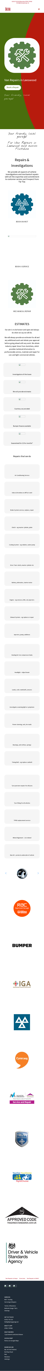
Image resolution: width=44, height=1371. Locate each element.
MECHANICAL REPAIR (22, 311)
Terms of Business (10, 1306)
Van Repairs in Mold (33, 1279)
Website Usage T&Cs (10, 1308)
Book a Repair (13, 87)
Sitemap (7, 1311)
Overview (22, 1279)
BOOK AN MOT (22, 221)
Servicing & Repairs (10, 1302)
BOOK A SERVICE (22, 266)
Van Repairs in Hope (12, 1279)
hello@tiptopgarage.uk (11, 1322)
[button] (38, 873)
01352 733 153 (8, 1320)
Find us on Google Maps (11, 1341)
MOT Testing (8, 1300)
